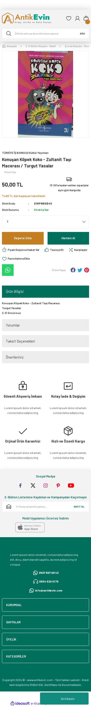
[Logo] (32, 19)
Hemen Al (68, 238)
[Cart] (86, 18)
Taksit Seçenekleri (20, 341)
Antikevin (67, 699)
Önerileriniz (15, 357)
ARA (82, 33)
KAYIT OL (79, 506)
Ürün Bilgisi (15, 291)
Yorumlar (13, 325)
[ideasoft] (20, 703)
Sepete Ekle (23, 238)
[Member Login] (77, 18)
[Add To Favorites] (16, 258)
